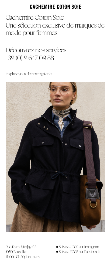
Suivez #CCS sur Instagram (79, 247)
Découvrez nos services (36, 50)
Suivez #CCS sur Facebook (79, 251)
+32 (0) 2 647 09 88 (30, 57)
